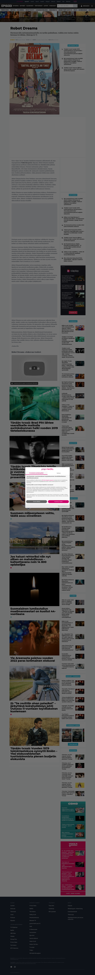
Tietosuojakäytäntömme (63, 506)
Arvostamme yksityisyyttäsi (36, 473)
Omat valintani (36, 501)
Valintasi (59, 473)
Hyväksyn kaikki (58, 501)
